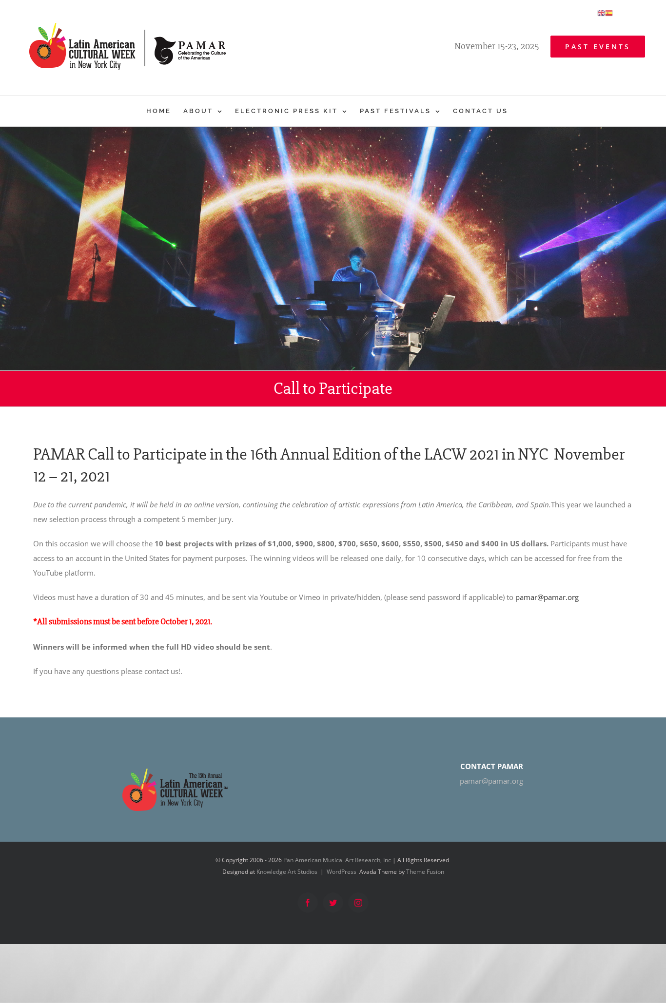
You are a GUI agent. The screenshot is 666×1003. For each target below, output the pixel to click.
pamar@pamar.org (547, 597)
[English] (601, 12)
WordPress (341, 872)
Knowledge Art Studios (286, 872)
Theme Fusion (425, 872)
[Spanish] (609, 12)
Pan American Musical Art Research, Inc (337, 860)
